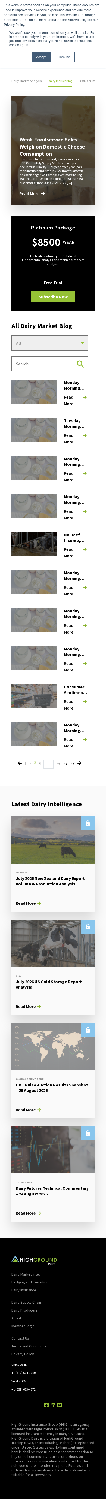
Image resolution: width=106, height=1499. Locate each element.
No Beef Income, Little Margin (72, 543)
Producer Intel (88, 81)
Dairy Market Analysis (26, 81)
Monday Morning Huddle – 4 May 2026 (74, 581)
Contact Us (20, 1338)
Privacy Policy (22, 1354)
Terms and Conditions (28, 1346)
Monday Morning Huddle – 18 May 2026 (75, 467)
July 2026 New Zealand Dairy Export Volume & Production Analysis (50, 881)
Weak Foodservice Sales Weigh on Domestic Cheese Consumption (52, 146)
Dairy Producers (24, 1310)
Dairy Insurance (23, 1290)
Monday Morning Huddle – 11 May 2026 (75, 505)
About (16, 1318)
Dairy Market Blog (60, 81)
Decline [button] (64, 56)
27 (65, 763)
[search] (80, 364)
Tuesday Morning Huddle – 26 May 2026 (75, 429)
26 (58, 763)
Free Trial (53, 282)
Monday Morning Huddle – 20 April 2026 (75, 657)
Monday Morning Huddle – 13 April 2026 (75, 733)
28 (72, 763)
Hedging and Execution (29, 1282)
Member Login (23, 1326)
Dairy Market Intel (25, 1274)
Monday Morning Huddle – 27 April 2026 (75, 619)
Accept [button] (41, 56)
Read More (29, 193)
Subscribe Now (53, 296)
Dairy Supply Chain (26, 1302)
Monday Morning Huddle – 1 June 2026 (74, 391)
